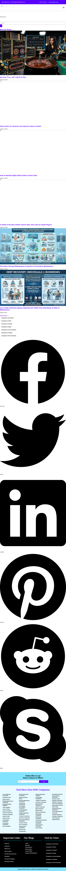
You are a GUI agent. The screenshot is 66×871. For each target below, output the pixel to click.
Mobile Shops (39, 810)
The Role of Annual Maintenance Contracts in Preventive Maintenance (26, 266)
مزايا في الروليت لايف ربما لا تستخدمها (13, 77)
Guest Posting (43, 2)
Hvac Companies (23, 824)
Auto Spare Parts (7, 797)
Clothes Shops (6, 818)
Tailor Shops (55, 806)
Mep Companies (40, 808)
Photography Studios (57, 794)
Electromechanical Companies (23, 795)
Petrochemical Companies (39, 825)
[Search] (1, 25)
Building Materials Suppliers (7, 805)
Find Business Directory (10, 853)
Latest (26, 843)
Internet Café (22, 829)
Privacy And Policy (9, 861)
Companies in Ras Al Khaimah (8, 335)
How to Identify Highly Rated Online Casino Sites (18, 175)
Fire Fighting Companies (22, 807)
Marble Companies (40, 807)
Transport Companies (57, 816)
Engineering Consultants (22, 804)
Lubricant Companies (41, 802)
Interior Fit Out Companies (22, 827)
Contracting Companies (5, 824)
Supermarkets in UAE (57, 805)
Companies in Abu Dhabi (7, 317)
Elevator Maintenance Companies (24, 801)
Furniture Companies (24, 816)
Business (27, 845)
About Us (7, 843)
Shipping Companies (57, 800)
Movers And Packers (41, 812)
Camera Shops (6, 809)
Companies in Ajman (6, 326)
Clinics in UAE (6, 816)
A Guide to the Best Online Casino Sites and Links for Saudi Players (26, 225)
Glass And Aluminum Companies (24, 820)
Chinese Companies (8, 812)
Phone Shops (39, 827)
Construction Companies (6, 820)
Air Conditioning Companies (7, 795)
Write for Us (7, 848)
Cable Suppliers (6, 807)
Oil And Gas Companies (38, 817)
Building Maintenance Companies (8, 802)
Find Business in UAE (53, 2)
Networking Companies (38, 814)
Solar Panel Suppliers (57, 803)
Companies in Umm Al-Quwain (8, 329)
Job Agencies (22, 831)
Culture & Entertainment (31, 853)
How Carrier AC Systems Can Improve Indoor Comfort (20, 126)
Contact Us (7, 846)
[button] (64, 7)
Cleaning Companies (8, 814)
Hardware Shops (23, 822)
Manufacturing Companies (39, 804)
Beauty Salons (6, 799)
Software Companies (57, 802)
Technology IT (28, 847)
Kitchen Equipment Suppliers (40, 795)
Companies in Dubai (6, 320)
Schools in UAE (56, 798)
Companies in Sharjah (6, 323)
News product (28, 849)
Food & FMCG (28, 851)
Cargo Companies (7, 810)
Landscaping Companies (39, 798)
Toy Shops (54, 813)
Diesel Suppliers (7, 826)
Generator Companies (24, 817)
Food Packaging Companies (23, 810)
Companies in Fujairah (6, 332)
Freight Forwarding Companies (23, 813)
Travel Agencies (56, 817)
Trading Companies (57, 814)
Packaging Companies (41, 820)
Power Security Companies (55, 796)
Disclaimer (7, 856)
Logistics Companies (41, 800)
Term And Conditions (10, 858)
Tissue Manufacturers (57, 811)
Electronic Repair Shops (23, 798)
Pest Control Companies (39, 822)
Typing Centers (56, 819)
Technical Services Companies (56, 809)
